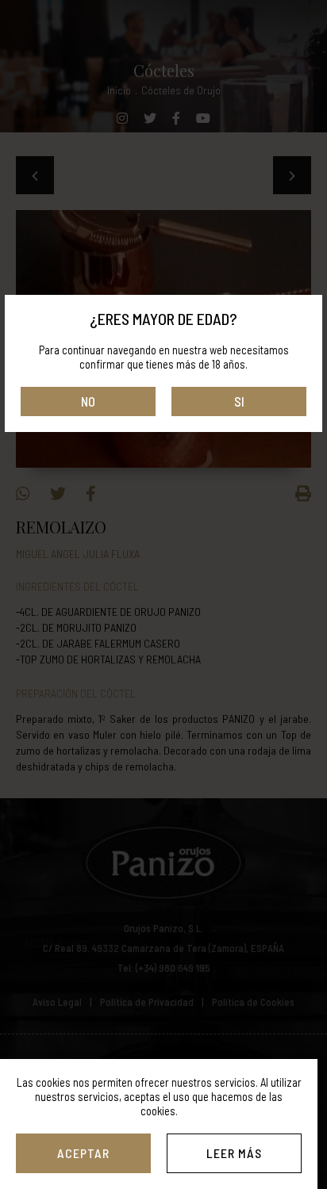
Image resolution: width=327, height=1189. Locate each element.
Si (239, 401)
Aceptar (83, 1152)
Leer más (234, 1152)
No (88, 401)
